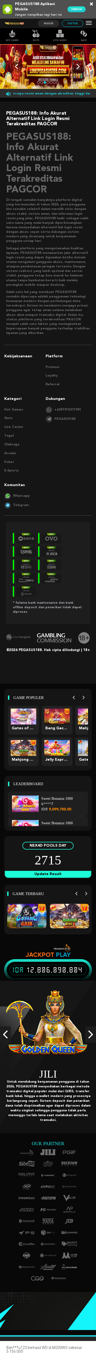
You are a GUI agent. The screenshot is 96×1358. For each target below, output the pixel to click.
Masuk (48, 23)
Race (84, 40)
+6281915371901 (67, 409)
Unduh (76, 9)
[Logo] (14, 23)
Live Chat (67, 1351)
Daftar (72, 23)
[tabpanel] (48, 66)
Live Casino (60, 40)
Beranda (10, 1351)
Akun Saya (86, 1351)
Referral (52, 384)
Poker (9, 462)
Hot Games (12, 40)
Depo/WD (48, 1351)
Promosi (52, 367)
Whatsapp (21, 496)
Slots (36, 40)
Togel (9, 435)
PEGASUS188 (64, 419)
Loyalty (52, 375)
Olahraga (11, 444)
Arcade (10, 453)
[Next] (84, 698)
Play (63, 954)
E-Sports (11, 470)
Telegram (21, 505)
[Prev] (74, 698)
